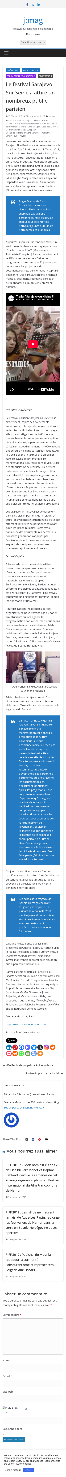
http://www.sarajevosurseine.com (26, 1024)
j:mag (33, 20)
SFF (24, 135)
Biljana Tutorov (13, 123)
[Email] (27, 1053)
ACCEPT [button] (28, 1470)
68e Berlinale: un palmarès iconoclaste (29, 1065)
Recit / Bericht (45, 76)
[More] (40, 1053)
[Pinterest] (15, 1047)
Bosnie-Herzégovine (30, 123)
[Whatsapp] (21, 1053)
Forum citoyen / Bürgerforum (21, 76)
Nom (7, 1360)
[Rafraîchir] (26, 1408)
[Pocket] (9, 1053)
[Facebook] (21, 1047)
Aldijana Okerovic (33, 120)
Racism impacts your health (43, 1073)
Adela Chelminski (16, 120)
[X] (40, 1047)
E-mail (7, 1376)
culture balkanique (48, 123)
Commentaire (12, 1315)
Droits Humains (28, 126)
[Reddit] (15, 1053)
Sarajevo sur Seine (14, 135)
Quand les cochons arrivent (18, 132)
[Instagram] (46, 1047)
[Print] (52, 1047)
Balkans (45, 120)
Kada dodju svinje (49, 126)
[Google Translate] (34, 1053)
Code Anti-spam (12, 1429)
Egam (38, 126)
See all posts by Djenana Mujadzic (24, 1107)
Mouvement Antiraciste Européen (21, 129)
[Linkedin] (9, 1047)
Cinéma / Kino (13, 70)
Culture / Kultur (30, 70)
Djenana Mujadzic (34, 116)
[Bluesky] (34, 1047)
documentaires (13, 126)
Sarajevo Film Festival (41, 132)
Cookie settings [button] (13, 1470)
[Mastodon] (27, 1047)
